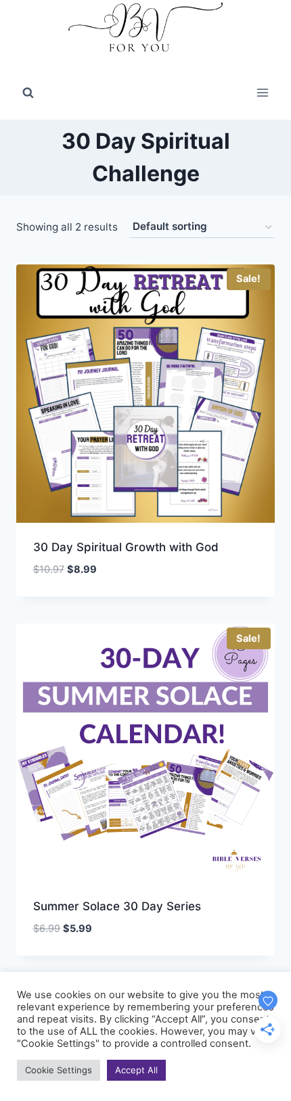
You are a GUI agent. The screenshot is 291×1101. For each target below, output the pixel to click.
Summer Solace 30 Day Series (117, 906)
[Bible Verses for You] (145, 33)
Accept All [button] (136, 1069)
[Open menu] (262, 93)
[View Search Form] (27, 92)
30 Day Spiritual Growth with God (126, 547)
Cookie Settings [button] (58, 1069)
